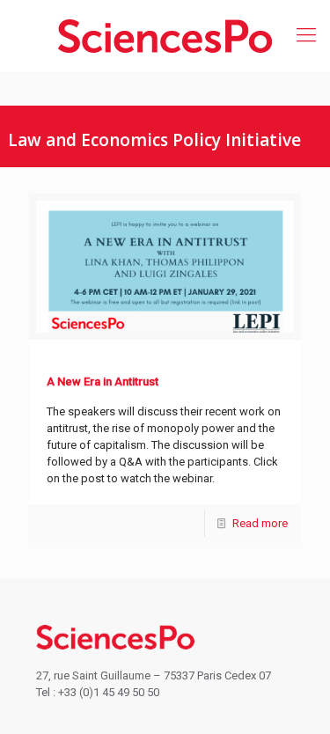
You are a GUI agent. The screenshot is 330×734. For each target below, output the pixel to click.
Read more (260, 523)
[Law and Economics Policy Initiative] (165, 35)
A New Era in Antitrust (102, 381)
